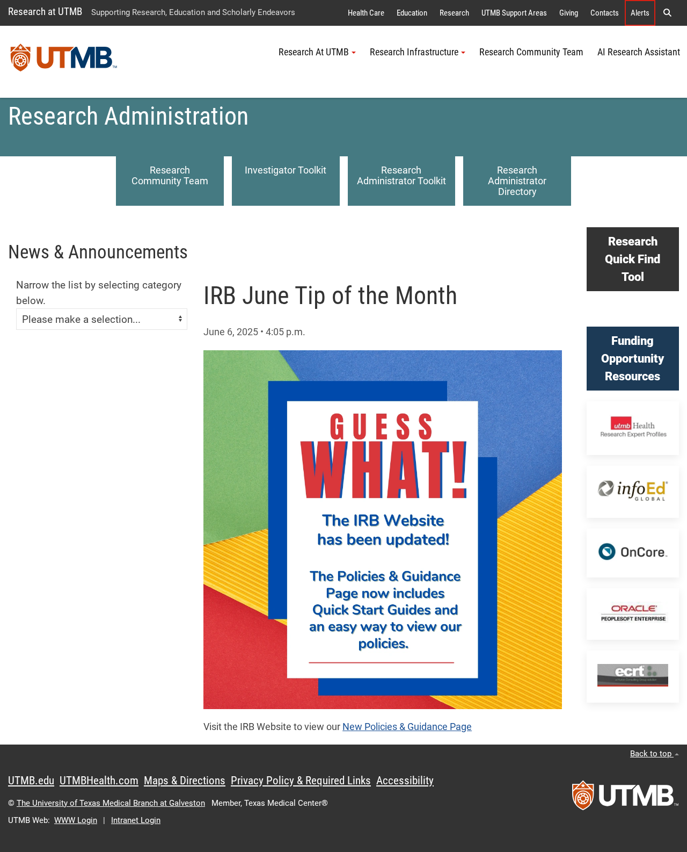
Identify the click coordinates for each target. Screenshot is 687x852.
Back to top (652, 754)
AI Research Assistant (638, 52)
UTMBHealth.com (99, 780)
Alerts (640, 13)
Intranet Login (135, 820)
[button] (667, 13)
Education (412, 13)
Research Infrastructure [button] (414, 52)
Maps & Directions (184, 780)
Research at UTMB (45, 11)
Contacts (604, 13)
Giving (568, 13)
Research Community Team (531, 52)
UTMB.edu (31, 780)
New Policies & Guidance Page (407, 726)
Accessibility (405, 780)
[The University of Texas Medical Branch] (64, 62)
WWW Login (75, 820)
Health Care (366, 13)
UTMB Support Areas (514, 13)
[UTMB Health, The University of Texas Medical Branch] (625, 799)
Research (454, 13)
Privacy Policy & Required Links (301, 780)
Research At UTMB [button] (314, 52)
